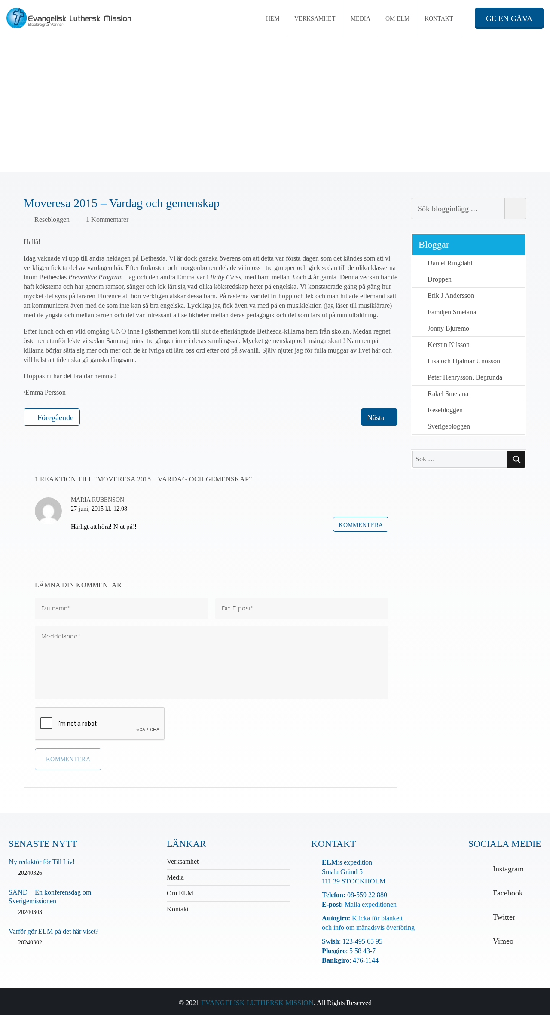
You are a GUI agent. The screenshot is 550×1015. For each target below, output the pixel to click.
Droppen (440, 279)
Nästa (376, 417)
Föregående (55, 417)
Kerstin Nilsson (449, 344)
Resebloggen (52, 219)
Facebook (508, 893)
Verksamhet (315, 18)
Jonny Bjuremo (448, 328)
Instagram (508, 869)
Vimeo (503, 941)
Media (360, 18)
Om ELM (397, 18)
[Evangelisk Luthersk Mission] (74, 18)
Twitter (504, 917)
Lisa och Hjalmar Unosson (464, 361)
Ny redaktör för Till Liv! (42, 861)
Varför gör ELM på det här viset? (53, 931)
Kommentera (361, 525)
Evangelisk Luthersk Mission (257, 1002)
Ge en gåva (509, 18)
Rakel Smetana (448, 393)
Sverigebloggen (449, 426)
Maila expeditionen (370, 904)
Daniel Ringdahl (450, 263)
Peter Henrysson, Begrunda (465, 377)
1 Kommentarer (107, 219)
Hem (272, 18)
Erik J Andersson (451, 295)
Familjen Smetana (452, 312)
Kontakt (439, 18)
